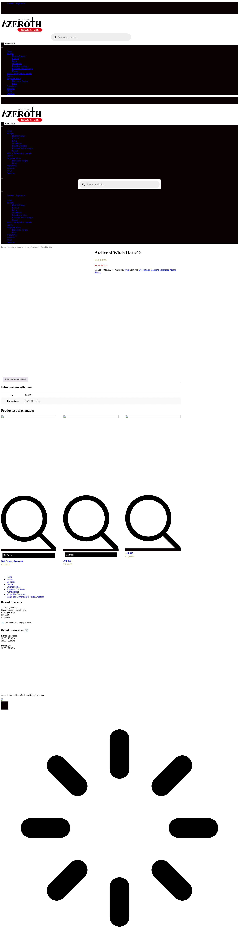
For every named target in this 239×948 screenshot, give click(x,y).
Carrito (10, 584)
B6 (140, 270)
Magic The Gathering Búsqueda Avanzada (25, 597)
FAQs (9, 91)
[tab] (15, 379)
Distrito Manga (18, 56)
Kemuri (15, 58)
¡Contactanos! (13, 592)
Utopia (15, 71)
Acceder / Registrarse (16, 3)
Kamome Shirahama (160, 270)
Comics (10, 76)
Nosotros (11, 88)
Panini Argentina (19, 66)
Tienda (10, 579)
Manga (173, 270)
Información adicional (15, 379)
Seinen (98, 272)
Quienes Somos (13, 587)
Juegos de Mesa (13, 78)
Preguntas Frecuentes (16, 589)
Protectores (11, 86)
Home (9, 51)
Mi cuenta (11, 582)
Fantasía (146, 270)
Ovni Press (17, 63)
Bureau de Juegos (20, 81)
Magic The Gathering (16, 594)
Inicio (3, 247)
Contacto (11, 93)
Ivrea (14, 61)
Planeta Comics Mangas (22, 68)
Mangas (10, 53)
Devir (14, 83)
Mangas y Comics (15, 247)
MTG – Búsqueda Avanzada (19, 73)
